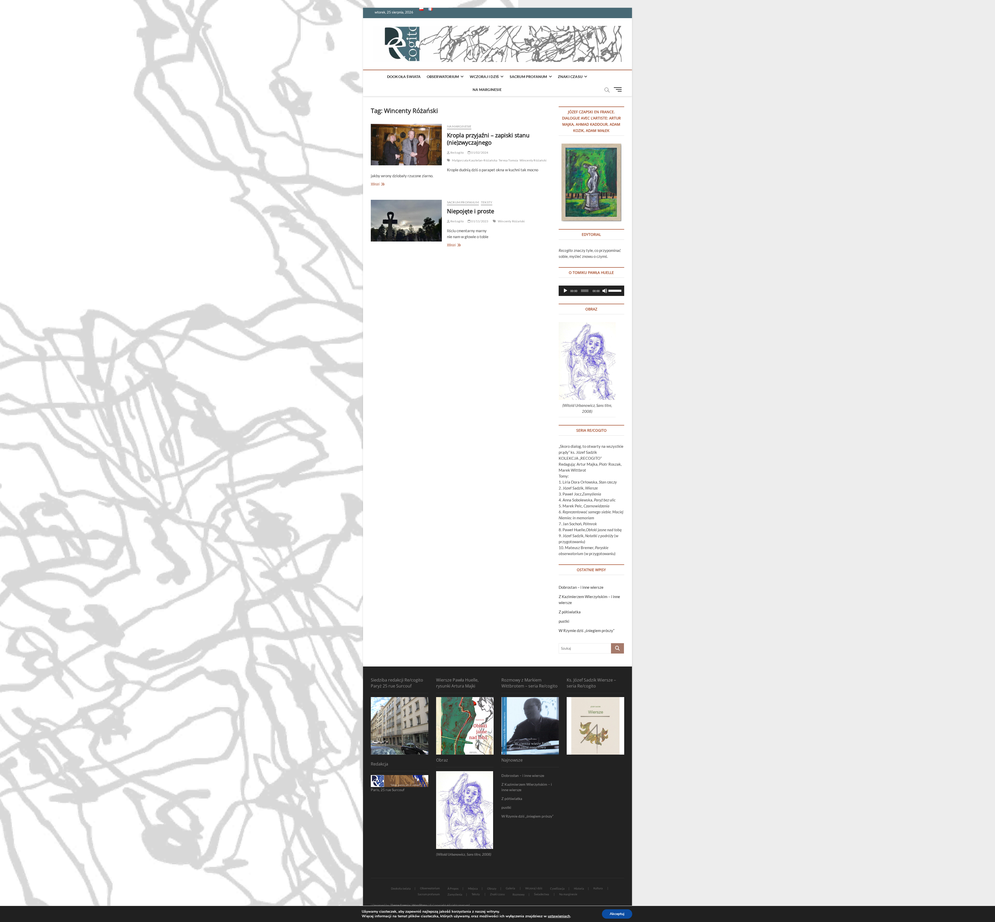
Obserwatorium (443, 76)
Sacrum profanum (528, 76)
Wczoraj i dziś (484, 76)
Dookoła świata (404, 76)
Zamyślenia (454, 894)
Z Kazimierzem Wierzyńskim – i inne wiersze (526, 787)
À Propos (453, 888)
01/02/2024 (479, 152)
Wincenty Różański (533, 160)
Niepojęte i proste (470, 211)
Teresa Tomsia (508, 160)
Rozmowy (519, 894)
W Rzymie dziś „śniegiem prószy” (586, 630)
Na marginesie (487, 89)
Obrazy (491, 888)
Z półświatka (570, 611)
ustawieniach (559, 916)
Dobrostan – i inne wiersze (581, 587)
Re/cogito (457, 152)
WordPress (419, 905)
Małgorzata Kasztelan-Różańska (474, 160)
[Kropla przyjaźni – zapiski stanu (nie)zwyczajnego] (406, 144)
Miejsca (473, 888)
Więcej (386, 184)
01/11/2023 (479, 221)
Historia (579, 888)
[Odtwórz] (565, 290)
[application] (591, 291)
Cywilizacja (557, 888)
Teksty (486, 202)
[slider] (615, 290)
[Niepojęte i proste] (406, 220)
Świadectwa (541, 894)
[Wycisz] (604, 290)
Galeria (510, 888)
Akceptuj (617, 913)
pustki (564, 621)
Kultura (598, 888)
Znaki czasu (570, 76)
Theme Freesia (400, 905)
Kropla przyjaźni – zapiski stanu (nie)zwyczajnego (488, 138)
